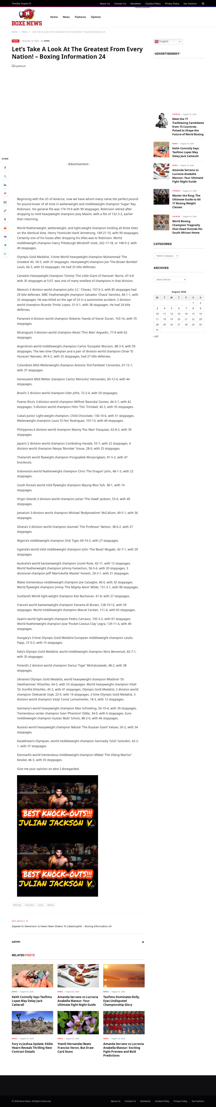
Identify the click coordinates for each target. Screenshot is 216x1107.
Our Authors (190, 3)
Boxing (17, 905)
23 (200, 319)
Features (80, 17)
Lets (40, 905)
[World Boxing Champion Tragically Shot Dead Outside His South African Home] (161, 222)
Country (29, 905)
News (66, 17)
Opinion (176, 114)
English (163, 41)
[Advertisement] (142, 16)
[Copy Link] (5, 210)
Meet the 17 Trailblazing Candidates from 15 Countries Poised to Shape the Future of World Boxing (188, 126)
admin (46, 41)
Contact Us (120, 3)
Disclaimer (135, 3)
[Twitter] (5, 176)
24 (157, 324)
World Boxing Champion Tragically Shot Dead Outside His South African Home (187, 227)
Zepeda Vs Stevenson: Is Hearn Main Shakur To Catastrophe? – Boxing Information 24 (62, 926)
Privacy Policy (172, 3)
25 (164, 324)
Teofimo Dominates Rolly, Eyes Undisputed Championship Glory (121, 1001)
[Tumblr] (5, 219)
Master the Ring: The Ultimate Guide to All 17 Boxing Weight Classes (186, 201)
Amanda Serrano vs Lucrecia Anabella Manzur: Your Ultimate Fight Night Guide (78, 1001)
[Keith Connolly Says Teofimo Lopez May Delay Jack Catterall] (32, 975)
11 (164, 313)
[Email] (5, 202)
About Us (105, 3)
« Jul (156, 336)
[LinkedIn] (5, 185)
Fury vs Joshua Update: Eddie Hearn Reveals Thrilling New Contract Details (32, 1048)
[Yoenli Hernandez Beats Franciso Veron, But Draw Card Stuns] (78, 1022)
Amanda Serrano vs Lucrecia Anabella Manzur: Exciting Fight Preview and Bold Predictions (123, 1049)
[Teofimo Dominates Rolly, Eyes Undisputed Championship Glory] (124, 975)
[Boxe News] (27, 17)
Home (54, 17)
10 (157, 313)
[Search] (202, 4)
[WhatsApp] (5, 253)
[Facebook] (5, 167)
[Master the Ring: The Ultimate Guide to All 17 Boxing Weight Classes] (161, 197)
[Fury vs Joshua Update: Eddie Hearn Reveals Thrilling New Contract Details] (32, 1022)
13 (179, 313)
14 (186, 313)
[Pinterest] (5, 193)
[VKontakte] (5, 236)
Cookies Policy (153, 3)
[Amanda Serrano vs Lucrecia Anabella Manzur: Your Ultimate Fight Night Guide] (78, 975)
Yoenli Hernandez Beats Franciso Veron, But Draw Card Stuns (76, 1048)
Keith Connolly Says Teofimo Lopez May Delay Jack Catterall (32, 1001)
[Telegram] (5, 245)
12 (171, 313)
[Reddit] (5, 228)
